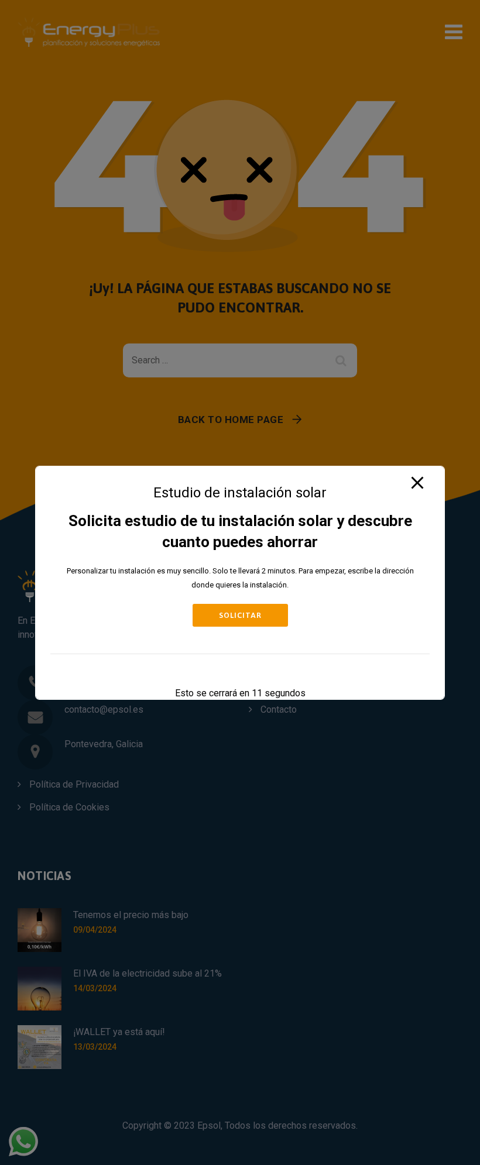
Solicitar (240, 615)
